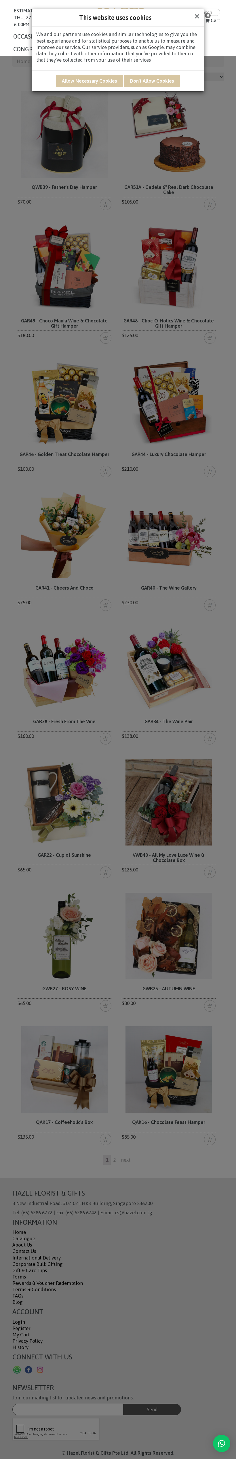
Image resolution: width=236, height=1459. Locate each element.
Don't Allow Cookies (152, 81)
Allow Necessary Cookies (89, 81)
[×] (221, 1443)
